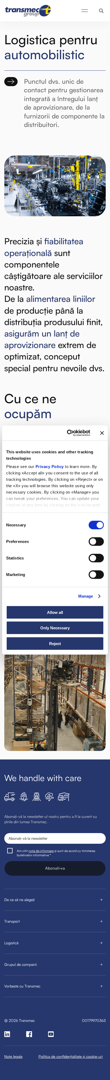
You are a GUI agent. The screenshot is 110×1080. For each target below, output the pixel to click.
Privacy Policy (50, 466)
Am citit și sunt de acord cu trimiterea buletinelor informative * (56, 853)
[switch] (96, 541)
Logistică (11, 943)
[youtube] (51, 1034)
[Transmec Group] (28, 10)
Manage (85, 596)
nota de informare (41, 851)
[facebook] (29, 1034)
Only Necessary (55, 628)
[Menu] (85, 10)
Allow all (55, 612)
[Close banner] (102, 433)
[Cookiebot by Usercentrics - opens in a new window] (68, 433)
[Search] (101, 10)
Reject (55, 643)
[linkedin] (7, 1034)
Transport (12, 921)
